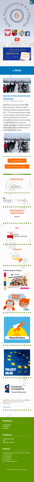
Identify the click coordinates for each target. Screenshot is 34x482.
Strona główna (7, 424)
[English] (4, 198)
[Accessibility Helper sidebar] (32, 2)
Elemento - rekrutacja (8, 442)
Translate (9, 202)
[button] (18, 174)
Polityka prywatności (8, 438)
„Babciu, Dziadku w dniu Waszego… (17, 166)
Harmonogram (6, 407)
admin (21, 101)
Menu (18, 70)
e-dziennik (6, 426)
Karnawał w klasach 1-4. (17, 160)
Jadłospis (5, 428)
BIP (4, 440)
